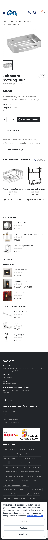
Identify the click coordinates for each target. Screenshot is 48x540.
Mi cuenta (6, 414)
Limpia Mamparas (19, 498)
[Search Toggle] (35, 12)
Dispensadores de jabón (28, 480)
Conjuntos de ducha (34, 476)
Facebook (5, 400)
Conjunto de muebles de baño (14, 476)
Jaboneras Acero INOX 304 (18, 111)
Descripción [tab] (13, 131)
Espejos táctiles (36, 489)
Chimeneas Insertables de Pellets (15, 467)
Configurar (24, 534)
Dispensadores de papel (12, 485)
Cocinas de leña (34, 467)
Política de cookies (35, 516)
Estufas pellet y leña (24, 494)
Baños (6, 463)
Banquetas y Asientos (24, 454)
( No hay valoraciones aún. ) (23, 84)
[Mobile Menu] (5, 12)
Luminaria (31, 498)
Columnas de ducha (10, 472)
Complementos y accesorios (29, 472)
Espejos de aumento (11, 489)
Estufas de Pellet (9, 494)
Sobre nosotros (9, 417)
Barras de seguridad (10, 458)
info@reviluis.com (9, 383)
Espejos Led (24, 489)
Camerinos (14, 463)
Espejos (25, 485)
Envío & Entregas (9, 411)
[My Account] (29, 12)
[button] (35, 159)
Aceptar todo (24, 522)
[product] (13, 176)
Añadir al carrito (29, 119)
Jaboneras (13, 108)
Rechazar (24, 528)
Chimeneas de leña (27, 463)
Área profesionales (10, 420)
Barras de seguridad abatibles (30, 458)
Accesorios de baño (10, 449)
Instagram (11, 400)
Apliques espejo (9, 454)
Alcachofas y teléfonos (27, 449)
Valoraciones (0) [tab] (15, 150)
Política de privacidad (11, 422)
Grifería (36, 494)
